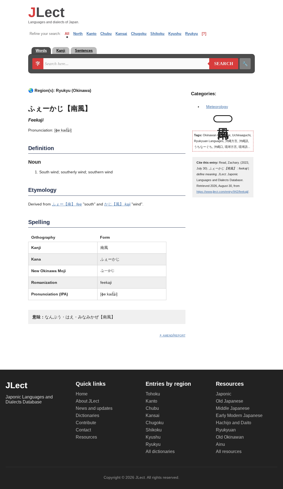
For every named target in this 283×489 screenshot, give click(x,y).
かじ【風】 (117, 204)
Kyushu (174, 34)
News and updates (94, 408)
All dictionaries (160, 451)
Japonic (223, 394)
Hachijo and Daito (233, 422)
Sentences (84, 50)
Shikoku (157, 34)
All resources (229, 451)
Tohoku (153, 394)
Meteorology (217, 106)
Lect (46, 12)
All (67, 34)
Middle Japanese (233, 408)
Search (221, 63)
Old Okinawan (230, 437)
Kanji (60, 50)
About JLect (87, 401)
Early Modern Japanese (239, 415)
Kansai (121, 34)
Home (82, 394)
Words (41, 50)
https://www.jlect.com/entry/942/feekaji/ (222, 191)
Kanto (91, 34)
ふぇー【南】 (67, 204)
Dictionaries (87, 415)
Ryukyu (191, 34)
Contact (83, 430)
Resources (86, 437)
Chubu (106, 34)
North (78, 34)
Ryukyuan (226, 430)
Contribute (86, 422)
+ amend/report (172, 335)
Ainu (220, 444)
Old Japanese (229, 401)
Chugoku (138, 34)
